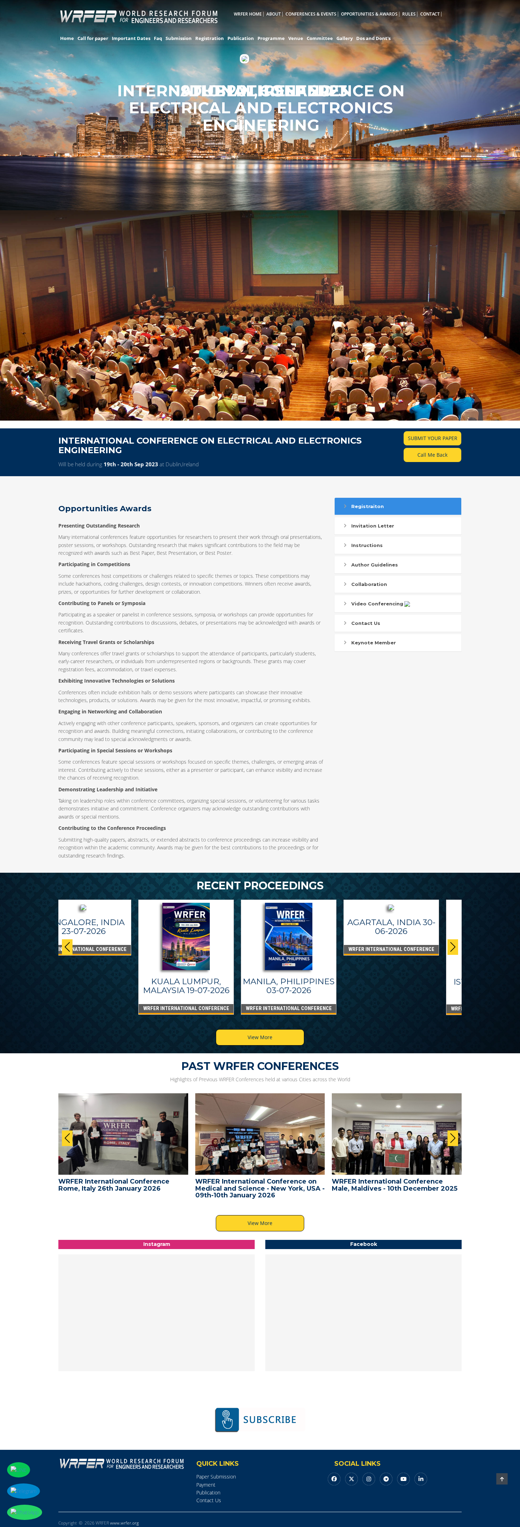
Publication (240, 38)
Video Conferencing (377, 603)
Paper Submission (216, 1476)
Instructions (367, 545)
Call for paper (92, 38)
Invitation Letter (372, 526)
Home (67, 38)
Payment (205, 1484)
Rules (409, 14)
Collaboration (369, 584)
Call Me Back (432, 454)
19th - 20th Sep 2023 (131, 464)
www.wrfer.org (124, 1523)
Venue (295, 38)
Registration (209, 38)
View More (260, 1037)
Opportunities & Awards (369, 14)
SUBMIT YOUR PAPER (432, 438)
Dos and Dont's (373, 38)
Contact (430, 14)
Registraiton (367, 506)
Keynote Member (373, 642)
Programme (271, 38)
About (273, 14)
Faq (158, 38)
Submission (179, 38)
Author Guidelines (374, 565)
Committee (320, 38)
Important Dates (131, 38)
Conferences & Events (310, 14)
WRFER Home (248, 14)
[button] (452, 947)
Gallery (344, 38)
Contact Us (365, 623)
